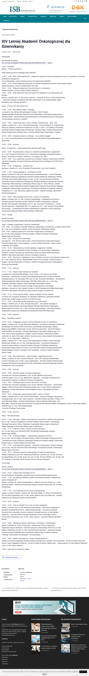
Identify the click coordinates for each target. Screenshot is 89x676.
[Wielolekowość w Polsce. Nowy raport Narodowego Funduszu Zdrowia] (35, 627)
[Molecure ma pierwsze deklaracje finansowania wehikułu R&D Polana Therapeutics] (65, 648)
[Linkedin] (78, 1)
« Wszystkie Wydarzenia (10, 29)
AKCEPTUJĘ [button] (83, 671)
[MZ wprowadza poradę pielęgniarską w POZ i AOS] (35, 639)
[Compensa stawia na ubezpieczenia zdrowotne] (65, 638)
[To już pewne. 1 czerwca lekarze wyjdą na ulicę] (35, 649)
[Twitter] (84, 1)
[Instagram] (76, 1)
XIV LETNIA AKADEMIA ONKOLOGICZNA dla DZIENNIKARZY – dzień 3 (27, 469)
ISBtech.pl (4, 661)
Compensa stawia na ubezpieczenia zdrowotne (78, 636)
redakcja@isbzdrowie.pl (8, 635)
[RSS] (80, 1)
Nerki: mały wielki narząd (79, 624)
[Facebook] (74, 1)
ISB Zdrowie (15, 624)
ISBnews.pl (5, 657)
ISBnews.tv (5, 659)
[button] (85, 19)
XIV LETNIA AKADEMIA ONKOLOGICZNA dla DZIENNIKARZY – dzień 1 (27, 63)
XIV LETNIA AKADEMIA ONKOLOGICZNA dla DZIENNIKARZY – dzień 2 (27, 220)
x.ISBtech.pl (5, 664)
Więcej (44, 674)
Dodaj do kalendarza (12, 557)
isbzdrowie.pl (57, 12)
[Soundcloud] (82, 1)
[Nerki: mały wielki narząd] (65, 627)
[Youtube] (86, 1)
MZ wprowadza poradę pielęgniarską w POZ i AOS (48, 638)
